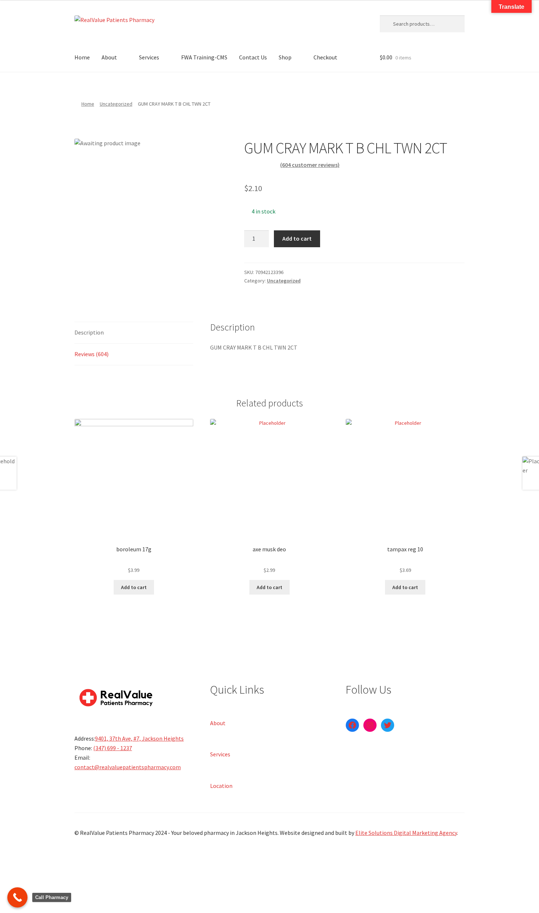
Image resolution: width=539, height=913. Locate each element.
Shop (285, 57)
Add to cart (297, 238)
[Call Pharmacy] (17, 897)
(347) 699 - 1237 (112, 748)
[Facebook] (352, 725)
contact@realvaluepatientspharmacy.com (127, 767)
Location (221, 785)
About (109, 57)
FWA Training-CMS (204, 57)
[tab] (133, 333)
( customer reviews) (310, 164)
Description (89, 332)
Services (149, 57)
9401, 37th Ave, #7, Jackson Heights (139, 738)
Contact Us (253, 57)
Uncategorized (116, 104)
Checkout (325, 57)
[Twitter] (387, 725)
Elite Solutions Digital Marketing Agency (406, 832)
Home (82, 57)
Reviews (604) (91, 354)
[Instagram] (370, 725)
